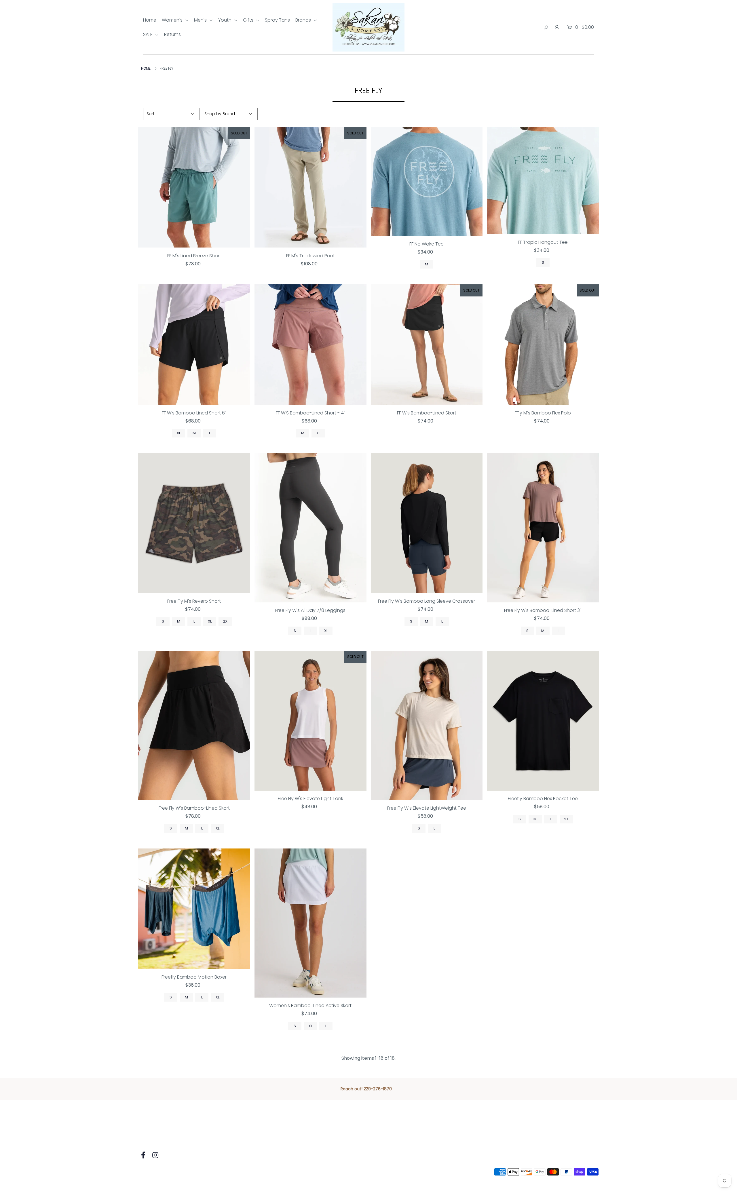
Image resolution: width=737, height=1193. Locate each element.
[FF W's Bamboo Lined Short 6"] (194, 344)
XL (179, 433)
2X (225, 621)
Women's (173, 20)
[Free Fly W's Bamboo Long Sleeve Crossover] (427, 523)
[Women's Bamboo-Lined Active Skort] (310, 923)
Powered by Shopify (223, 1172)
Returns (172, 34)
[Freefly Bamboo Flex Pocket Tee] (543, 721)
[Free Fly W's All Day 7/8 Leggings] (310, 527)
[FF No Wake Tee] (427, 181)
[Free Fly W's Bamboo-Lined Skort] (194, 725)
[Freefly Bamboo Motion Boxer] (194, 908)
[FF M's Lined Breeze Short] (194, 187)
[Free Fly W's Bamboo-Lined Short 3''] (543, 527)
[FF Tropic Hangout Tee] (543, 180)
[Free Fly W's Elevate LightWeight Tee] (427, 725)
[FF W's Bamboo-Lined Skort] (427, 344)
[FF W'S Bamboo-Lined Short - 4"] (310, 344)
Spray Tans (277, 20)
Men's (201, 20)
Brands (303, 20)
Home (149, 20)
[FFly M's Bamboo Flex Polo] (543, 344)
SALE (148, 34)
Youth (225, 20)
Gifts (248, 20)
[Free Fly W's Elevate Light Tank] (310, 721)
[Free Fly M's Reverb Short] (194, 523)
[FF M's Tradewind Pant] (310, 187)
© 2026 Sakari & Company (167, 1172)
